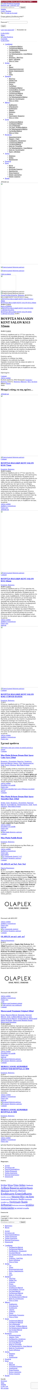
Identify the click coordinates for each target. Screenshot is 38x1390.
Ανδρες (22, 1185)
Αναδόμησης (13, 105)
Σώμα (7, 1202)
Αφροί (11, 67)
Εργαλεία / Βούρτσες (18, 295)
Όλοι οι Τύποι (13, 61)
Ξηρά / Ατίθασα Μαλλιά (14, 1017)
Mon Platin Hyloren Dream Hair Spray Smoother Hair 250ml (17, 797)
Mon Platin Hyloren (23, 765)
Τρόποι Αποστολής (11, 1173)
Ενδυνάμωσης (13, 107)
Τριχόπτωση (15, 1201)
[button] (8, 785)
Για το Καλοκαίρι (14, 125)
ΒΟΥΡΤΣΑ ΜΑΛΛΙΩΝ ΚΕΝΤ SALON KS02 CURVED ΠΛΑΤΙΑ (17, 695)
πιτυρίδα (26, 1208)
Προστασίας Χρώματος (17, 116)
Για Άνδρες (12, 86)
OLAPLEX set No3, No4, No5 (13, 864)
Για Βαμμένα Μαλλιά (15, 46)
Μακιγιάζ (12, 167)
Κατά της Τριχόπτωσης (17, 99)
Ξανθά (21, 1199)
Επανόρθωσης (23, 1193)
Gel (10, 65)
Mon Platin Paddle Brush (11, 838)
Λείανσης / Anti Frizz (16, 57)
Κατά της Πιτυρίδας (15, 95)
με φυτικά (18, 1208)
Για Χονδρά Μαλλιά (15, 131)
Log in (3, 26)
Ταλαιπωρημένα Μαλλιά (9, 1018)
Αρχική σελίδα (6, 295)
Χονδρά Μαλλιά (23, 1018)
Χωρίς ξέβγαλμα (10, 765)
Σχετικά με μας (10, 1167)
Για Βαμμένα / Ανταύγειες (17, 141)
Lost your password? (7, 30)
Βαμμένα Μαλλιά (11, 1015)
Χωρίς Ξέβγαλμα (14, 59)
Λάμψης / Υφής (14, 139)
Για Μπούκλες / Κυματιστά (18, 50)
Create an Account (11, 13)
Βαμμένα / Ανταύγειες (24, 761)
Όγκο (16, 1185)
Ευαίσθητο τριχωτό (6, 1197)
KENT (8, 383)
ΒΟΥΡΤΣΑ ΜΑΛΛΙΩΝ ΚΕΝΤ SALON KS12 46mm (18, 302)
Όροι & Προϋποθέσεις (12, 1169)
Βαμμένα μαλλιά (18, 1187)
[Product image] (12, 457)
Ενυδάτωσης (13, 108)
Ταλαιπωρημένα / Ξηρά (24, 804)
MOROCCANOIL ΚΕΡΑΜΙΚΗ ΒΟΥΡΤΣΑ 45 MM (14, 1111)
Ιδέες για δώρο (32, 382)
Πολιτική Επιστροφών (12, 1175)
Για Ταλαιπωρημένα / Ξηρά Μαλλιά (20, 54)
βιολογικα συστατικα (18, 1205)
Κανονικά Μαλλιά (6, 763)
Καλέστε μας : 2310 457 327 (10, 5)
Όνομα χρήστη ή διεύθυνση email (12, 16)
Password (4, 22)
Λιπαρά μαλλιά (5, 1199)
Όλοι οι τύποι (27, 1017)
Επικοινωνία (9, 1176)
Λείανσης (12, 82)
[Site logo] (10, 3)
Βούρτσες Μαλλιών (20, 382)
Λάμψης (11, 110)
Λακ (10, 73)
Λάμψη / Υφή (17, 763)
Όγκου (11, 56)
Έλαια (3, 1015)
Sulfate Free (13, 80)
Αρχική (7, 1165)
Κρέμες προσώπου (15, 175)
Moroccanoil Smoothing (8, 1022)
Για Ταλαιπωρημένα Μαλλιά (18, 97)
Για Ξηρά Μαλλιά (14, 52)
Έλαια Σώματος (14, 173)
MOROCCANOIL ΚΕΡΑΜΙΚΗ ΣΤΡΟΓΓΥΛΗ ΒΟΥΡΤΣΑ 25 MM (15, 1067)
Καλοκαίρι (21, 1015)
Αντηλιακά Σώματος (15, 169)
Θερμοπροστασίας (15, 137)
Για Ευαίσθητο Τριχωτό (17, 90)
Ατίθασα (5, 1187)
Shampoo (12, 156)
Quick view (4, 508)
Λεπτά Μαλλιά (11, 804)
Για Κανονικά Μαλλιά (16, 48)
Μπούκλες (14, 1199)
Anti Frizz (12, 79)
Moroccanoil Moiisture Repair (22, 1020)
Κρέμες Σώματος (14, 177)
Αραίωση (29, 1185)
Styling (11, 158)
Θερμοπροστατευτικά (16, 69)
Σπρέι (11, 74)
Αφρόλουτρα (13, 159)
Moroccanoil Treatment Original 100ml (17, 1011)
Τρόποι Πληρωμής (11, 1171)
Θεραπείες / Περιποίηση (9, 761)
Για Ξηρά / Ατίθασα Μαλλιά (18, 127)
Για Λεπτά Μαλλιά (15, 144)
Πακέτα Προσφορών (7, 868)
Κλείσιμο (4, 1381)
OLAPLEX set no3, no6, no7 (13, 936)
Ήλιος (10, 1185)
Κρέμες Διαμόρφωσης (16, 71)
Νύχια (11, 166)
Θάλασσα (16, 1196)
